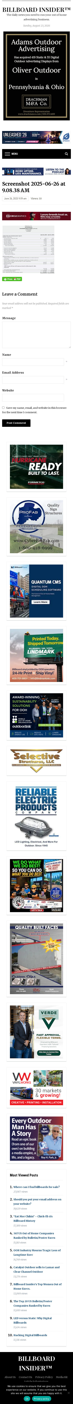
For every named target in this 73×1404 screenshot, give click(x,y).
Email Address (13, 372)
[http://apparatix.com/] (36, 137)
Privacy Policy (44, 1377)
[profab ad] (36, 526)
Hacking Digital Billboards (30, 1335)
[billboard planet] (36, 591)
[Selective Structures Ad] (36, 760)
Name (6, 354)
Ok (27, 1398)
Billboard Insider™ (36, 9)
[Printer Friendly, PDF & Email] (12, 278)
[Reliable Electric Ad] (36, 815)
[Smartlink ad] (36, 715)
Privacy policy (41, 1398)
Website (8, 390)
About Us (10, 1377)
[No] (68, 1393)
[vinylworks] (36, 1087)
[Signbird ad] (36, 1031)
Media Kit (62, 1377)
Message (9, 318)
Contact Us (25, 1377)
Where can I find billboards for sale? (36, 1187)
